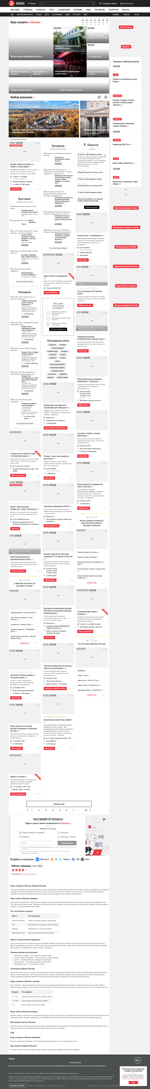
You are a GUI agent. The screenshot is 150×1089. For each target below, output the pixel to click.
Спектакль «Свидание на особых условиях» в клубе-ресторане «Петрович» (124, 102)
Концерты (25, 837)
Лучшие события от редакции (33, 832)
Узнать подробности (18, 571)
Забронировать (17, 748)
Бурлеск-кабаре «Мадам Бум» (123, 163)
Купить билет (16, 189)
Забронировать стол (18, 475)
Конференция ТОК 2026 (121, 144)
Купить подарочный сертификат (55, 428)
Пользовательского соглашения (30, 853)
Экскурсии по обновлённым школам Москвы (125, 80)
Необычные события (68, 837)
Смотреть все (24, 643)
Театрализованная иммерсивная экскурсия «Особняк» (123, 124)
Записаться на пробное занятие (55, 688)
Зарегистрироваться (51, 526)
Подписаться (67, 843)
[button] (99, 97)
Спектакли (64, 832)
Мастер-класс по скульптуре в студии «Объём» (125, 182)
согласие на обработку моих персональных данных (37, 847)
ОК (133, 1083)
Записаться (15, 529)
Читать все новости (92, 207)
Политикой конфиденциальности (133, 1079)
